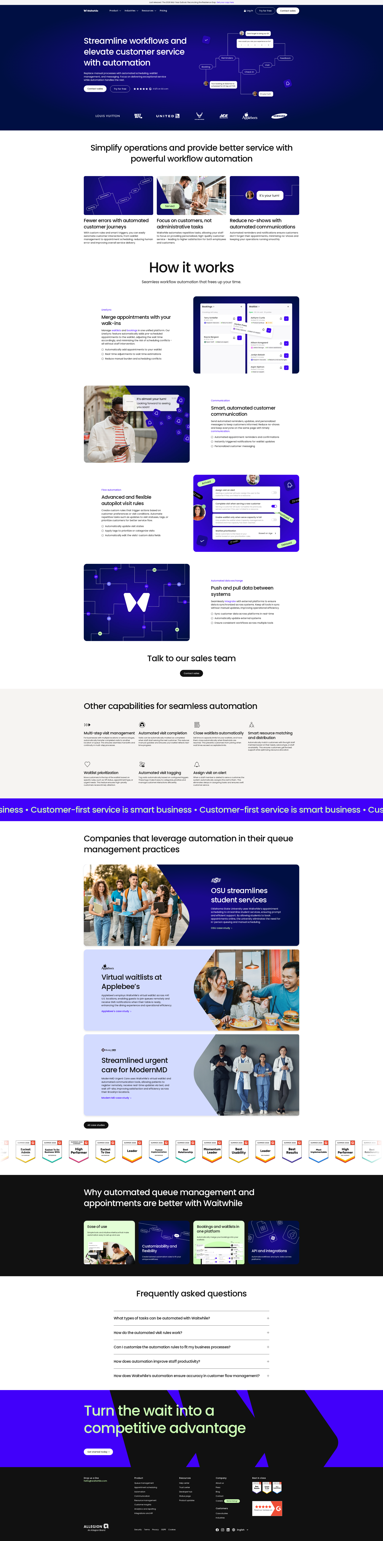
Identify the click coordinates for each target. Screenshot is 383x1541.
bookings (132, 330)
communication (220, 431)
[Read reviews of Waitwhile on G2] (275, 1508)
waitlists (116, 330)
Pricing (163, 10)
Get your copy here (225, 2)
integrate (230, 601)
